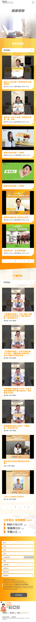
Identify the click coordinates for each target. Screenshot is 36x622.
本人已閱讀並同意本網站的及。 (16, 584)
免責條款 (13, 617)
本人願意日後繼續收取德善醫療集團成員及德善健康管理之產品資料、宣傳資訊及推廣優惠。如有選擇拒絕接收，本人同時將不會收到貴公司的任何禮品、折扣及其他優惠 (18, 588)
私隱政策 (17, 584)
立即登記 (18, 595)
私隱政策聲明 (5, 617)
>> (28, 261)
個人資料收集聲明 (24, 584)
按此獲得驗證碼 (29, 557)
